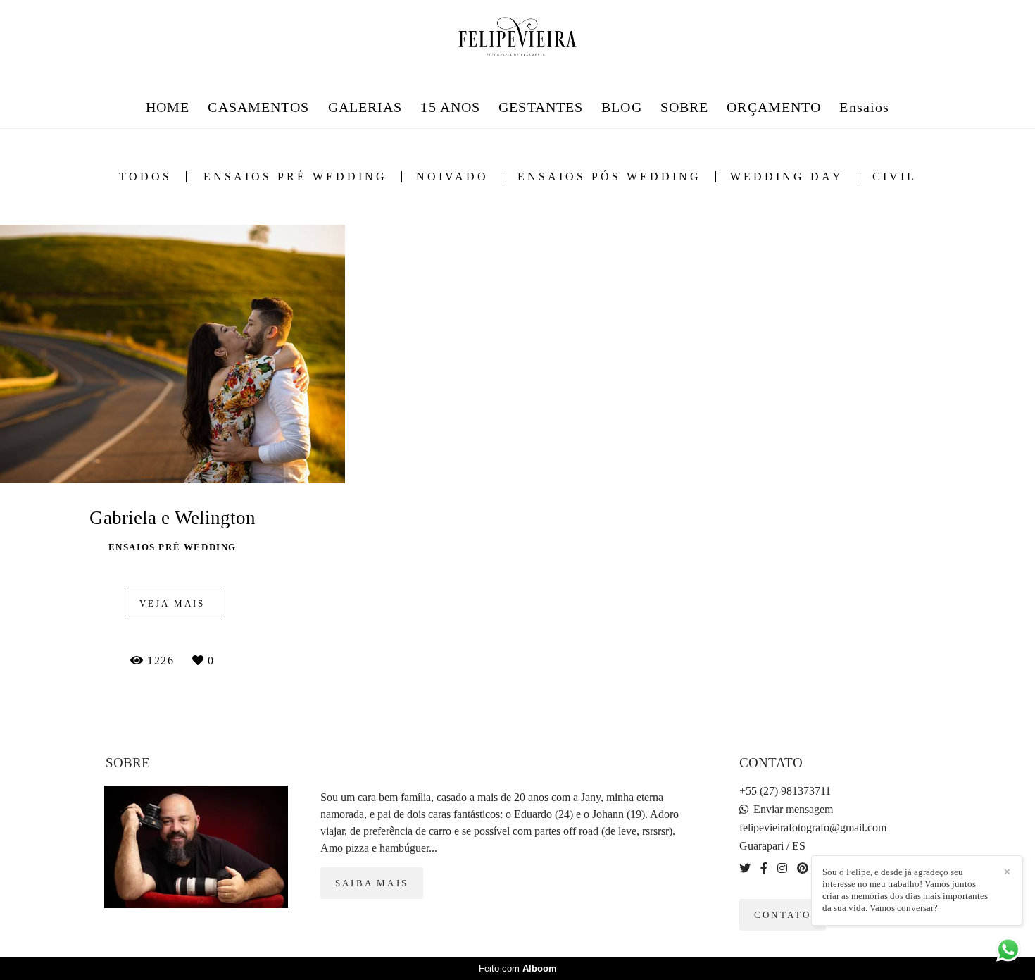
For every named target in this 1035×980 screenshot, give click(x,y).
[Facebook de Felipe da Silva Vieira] (763, 868)
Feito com (518, 968)
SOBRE (684, 107)
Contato (782, 915)
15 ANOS (450, 107)
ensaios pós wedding (609, 176)
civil (894, 176)
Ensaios (864, 107)
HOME (167, 107)
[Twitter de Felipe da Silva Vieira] (745, 868)
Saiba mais (371, 883)
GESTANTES (540, 107)
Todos (145, 176)
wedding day (786, 176)
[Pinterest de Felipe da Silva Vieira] (802, 868)
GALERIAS (365, 107)
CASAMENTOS (258, 107)
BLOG (621, 107)
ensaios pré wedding (295, 176)
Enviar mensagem (793, 809)
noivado (452, 176)
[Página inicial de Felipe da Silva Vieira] (517, 37)
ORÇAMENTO (774, 107)
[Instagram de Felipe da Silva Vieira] (782, 868)
